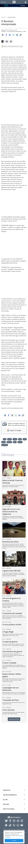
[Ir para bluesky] (6, 820)
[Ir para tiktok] (10, 825)
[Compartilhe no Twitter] (3, 35)
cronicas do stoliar (11, 17)
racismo (9, 439)
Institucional (9, 809)
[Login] (25, 2)
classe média (4, 444)
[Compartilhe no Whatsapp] (13, 35)
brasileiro (9, 442)
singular (20, 442)
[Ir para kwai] (18, 820)
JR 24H (5, 800)
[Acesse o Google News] (17, 35)
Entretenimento (10, 795)
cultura (15, 439)
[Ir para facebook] (10, 820)
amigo (14, 442)
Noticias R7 (3, 17)
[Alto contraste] (2, 41)
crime (4, 439)
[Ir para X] (14, 825)
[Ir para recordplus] (6, 825)
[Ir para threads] (21, 820)
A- (11, 41)
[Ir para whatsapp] (18, 825)
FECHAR (14, 840)
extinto (3, 442)
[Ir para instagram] (14, 820)
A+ (7, 41)
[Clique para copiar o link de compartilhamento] (21, 35)
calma (20, 439)
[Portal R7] (14, 2)
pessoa (24, 439)
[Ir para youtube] (21, 825)
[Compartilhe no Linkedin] (10, 35)
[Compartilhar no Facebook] (6, 35)
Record (6, 804)
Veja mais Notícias (14, 719)
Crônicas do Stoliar (7, 30)
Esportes (6, 790)
